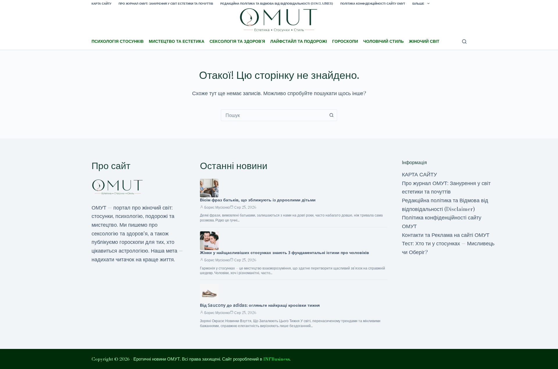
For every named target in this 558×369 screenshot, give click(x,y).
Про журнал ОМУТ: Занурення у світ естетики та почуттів (166, 3)
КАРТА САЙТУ (101, 3)
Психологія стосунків (118, 41)
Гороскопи (345, 41)
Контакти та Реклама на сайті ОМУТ (445, 235)
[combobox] (273, 115)
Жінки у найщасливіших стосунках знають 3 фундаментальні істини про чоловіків (284, 252)
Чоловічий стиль (383, 41)
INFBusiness (276, 359)
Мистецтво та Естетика (176, 41)
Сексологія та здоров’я (237, 41)
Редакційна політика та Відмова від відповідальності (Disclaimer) (276, 3)
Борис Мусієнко (217, 207)
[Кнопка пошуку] (331, 115)
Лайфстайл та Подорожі (298, 41)
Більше (418, 3)
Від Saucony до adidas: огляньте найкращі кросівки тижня (260, 305)
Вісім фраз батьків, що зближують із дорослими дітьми (258, 200)
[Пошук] (464, 41)
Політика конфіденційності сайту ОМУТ (372, 3)
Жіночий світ (424, 41)
